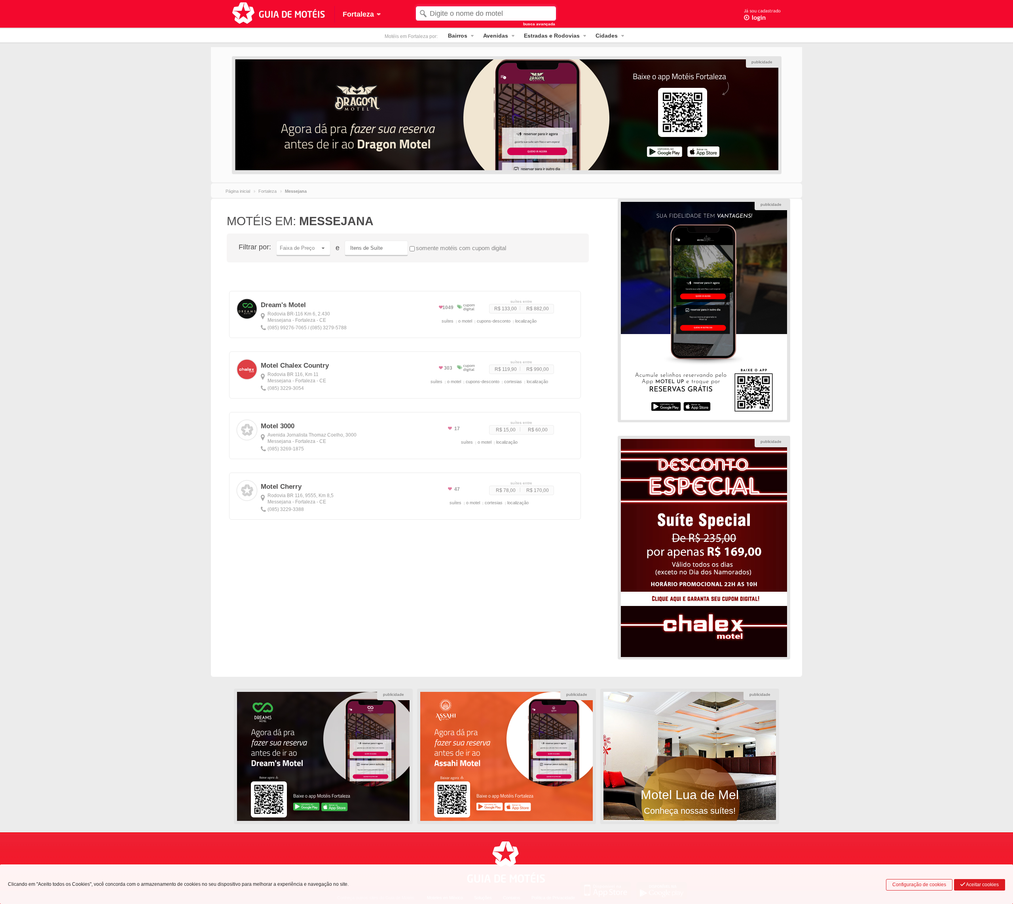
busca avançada (539, 24)
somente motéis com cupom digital (461, 248)
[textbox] (485, 13)
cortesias (513, 381)
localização (526, 321)
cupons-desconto (493, 321)
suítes (447, 321)
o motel (465, 321)
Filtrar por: (255, 247)
